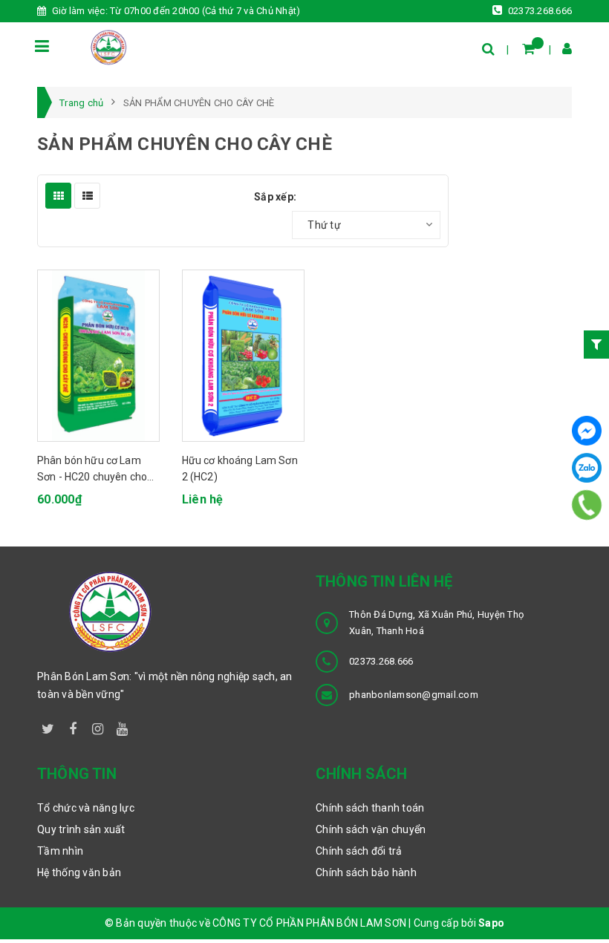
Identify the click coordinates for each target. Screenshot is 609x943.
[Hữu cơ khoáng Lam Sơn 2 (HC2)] (243, 355)
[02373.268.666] (586, 505)
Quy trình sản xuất (81, 829)
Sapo (491, 923)
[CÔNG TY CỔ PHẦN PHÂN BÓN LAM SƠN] (108, 46)
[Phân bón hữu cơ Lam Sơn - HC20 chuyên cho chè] (98, 355)
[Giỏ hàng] (528, 48)
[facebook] (73, 726)
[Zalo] (587, 468)
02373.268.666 (539, 10)
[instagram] (98, 726)
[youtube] (122, 726)
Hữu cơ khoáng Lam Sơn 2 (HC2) (240, 468)
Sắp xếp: (275, 197)
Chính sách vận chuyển (371, 829)
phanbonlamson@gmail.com (413, 694)
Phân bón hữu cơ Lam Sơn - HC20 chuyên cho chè (92, 468)
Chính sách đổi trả (359, 851)
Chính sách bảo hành (366, 872)
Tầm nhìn (60, 851)
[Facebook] (587, 431)
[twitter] (48, 726)
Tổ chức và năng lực (85, 808)
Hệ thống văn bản (79, 872)
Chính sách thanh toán (370, 808)
